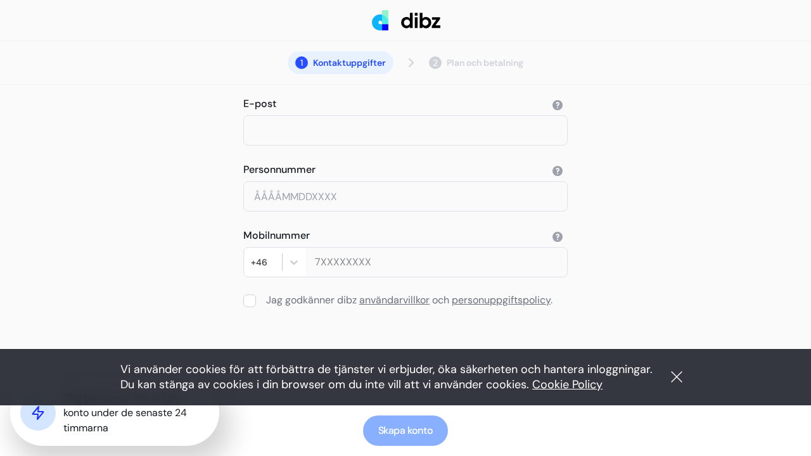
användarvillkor (394, 300)
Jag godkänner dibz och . (409, 300)
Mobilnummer (276, 235)
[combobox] (252, 262)
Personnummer (279, 169)
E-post (259, 103)
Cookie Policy (567, 384)
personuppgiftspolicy (501, 300)
